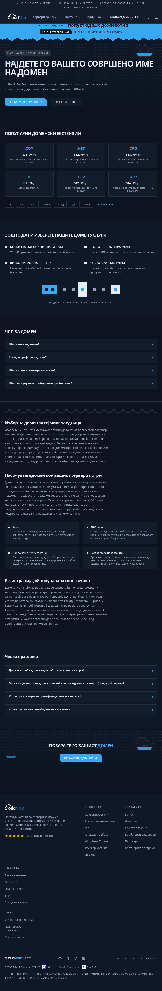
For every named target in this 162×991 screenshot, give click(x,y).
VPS (87, 828)
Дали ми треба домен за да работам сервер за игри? (81, 670)
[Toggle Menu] (157, 17)
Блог (8, 895)
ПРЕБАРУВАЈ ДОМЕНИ (23, 102)
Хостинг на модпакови (100, 821)
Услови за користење (19, 919)
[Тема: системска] (148, 17)
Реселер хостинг (96, 848)
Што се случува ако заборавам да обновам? (81, 383)
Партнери (132, 841)
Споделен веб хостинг (100, 834)
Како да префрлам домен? (81, 357)
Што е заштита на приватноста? (81, 370)
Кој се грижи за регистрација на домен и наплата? (81, 696)
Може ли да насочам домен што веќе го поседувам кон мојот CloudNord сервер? (81, 683)
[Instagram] (83, 958)
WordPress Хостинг (97, 841)
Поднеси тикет (14, 889)
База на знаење (15, 875)
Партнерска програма (140, 848)
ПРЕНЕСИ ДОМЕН (66, 102)
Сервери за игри (96, 814)
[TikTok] (75, 958)
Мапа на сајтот (15, 937)
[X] (68, 958)
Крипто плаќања (136, 828)
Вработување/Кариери (140, 834)
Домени (90, 854)
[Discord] (60, 958)
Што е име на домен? (81, 344)
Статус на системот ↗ (19, 902)
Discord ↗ (11, 882)
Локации (131, 821)
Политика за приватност (13, 928)
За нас (129, 814)
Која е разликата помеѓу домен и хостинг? (81, 709)
